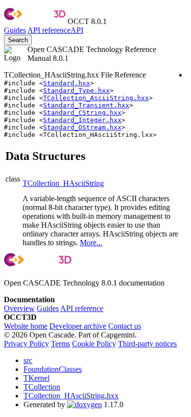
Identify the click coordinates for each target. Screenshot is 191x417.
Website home (26, 326)
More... (91, 242)
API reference (81, 308)
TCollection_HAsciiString (63, 183)
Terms (60, 343)
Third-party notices (147, 343)
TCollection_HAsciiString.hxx (71, 395)
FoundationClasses (53, 369)
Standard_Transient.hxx (86, 105)
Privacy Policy (26, 343)
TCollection (42, 387)
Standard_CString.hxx (82, 112)
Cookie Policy (94, 343)
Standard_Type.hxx (76, 90)
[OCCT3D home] (35, 21)
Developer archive (77, 326)
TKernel (36, 378)
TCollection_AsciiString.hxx (96, 98)
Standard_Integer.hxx (82, 120)
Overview (19, 308)
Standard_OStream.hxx (82, 127)
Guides (15, 30)
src (28, 360)
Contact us (124, 326)
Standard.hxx (66, 83)
